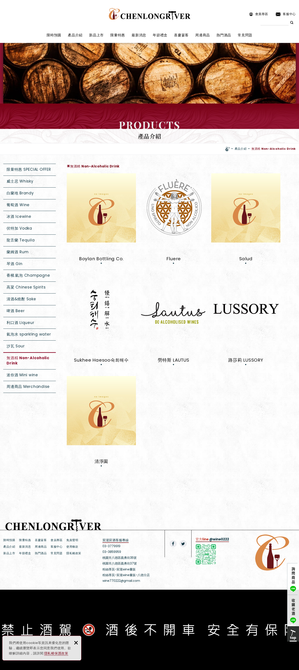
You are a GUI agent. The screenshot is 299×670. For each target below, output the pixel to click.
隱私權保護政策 (56, 653)
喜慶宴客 (181, 35)
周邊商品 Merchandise (28, 386)
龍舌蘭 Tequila (21, 240)
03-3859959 (111, 552)
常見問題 (245, 35)
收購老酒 (293, 610)
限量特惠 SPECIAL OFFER (29, 169)
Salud (245, 219)
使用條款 (72, 547)
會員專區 (261, 14)
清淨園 (101, 422)
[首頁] (227, 149)
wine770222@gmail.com (121, 581)
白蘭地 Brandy (20, 193)
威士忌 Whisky (20, 181)
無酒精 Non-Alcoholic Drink (28, 360)
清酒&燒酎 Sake (21, 299)
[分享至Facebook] (173, 543)
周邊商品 (202, 35)
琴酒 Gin (15, 263)
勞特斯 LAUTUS (173, 321)
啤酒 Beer (16, 310)
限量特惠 (117, 35)
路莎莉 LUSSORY (245, 321)
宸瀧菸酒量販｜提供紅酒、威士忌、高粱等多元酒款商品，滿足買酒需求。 (149, 14)
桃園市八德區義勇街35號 (119, 558)
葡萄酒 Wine (18, 205)
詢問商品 (293, 579)
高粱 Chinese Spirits (26, 287)
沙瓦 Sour (16, 346)
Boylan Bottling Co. (101, 219)
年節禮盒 (160, 35)
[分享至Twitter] (183, 543)
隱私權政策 (73, 553)
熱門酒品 (223, 35)
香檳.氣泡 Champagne (28, 275)
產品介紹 (75, 35)
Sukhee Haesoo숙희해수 (101, 321)
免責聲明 (72, 540)
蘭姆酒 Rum (17, 252)
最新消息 (139, 35)
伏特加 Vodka (19, 228)
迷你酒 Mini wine (22, 375)
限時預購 (54, 35)
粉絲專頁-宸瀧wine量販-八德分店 (126, 575)
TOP (293, 634)
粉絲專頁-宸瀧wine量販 (119, 569)
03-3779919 (111, 546)
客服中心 (289, 14)
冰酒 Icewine (19, 216)
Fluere (173, 219)
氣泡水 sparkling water (29, 334)
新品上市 (96, 35)
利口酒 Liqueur (20, 322)
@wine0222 (219, 539)
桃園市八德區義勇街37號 (119, 563)
